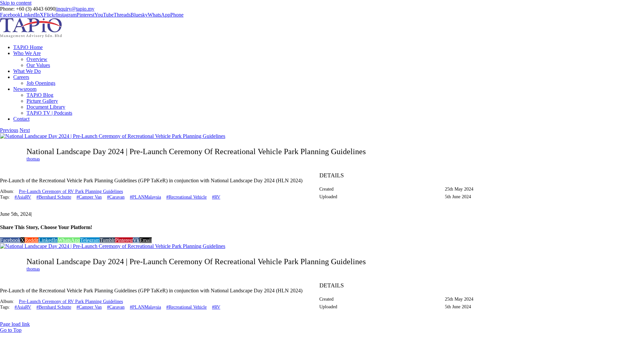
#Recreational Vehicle (186, 197)
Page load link (15, 324)
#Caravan (116, 197)
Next (25, 130)
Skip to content (15, 3)
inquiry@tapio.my (75, 9)
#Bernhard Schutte (53, 197)
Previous (9, 130)
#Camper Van (89, 197)
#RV (216, 197)
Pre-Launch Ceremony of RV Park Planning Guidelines (71, 191)
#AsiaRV (23, 197)
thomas (33, 158)
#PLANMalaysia (145, 197)
